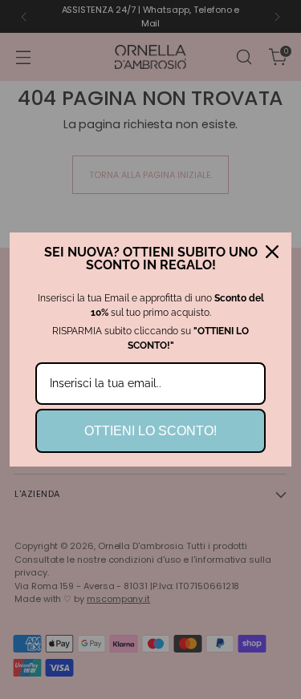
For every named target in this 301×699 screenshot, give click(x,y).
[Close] (272, 251)
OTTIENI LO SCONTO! (150, 431)
